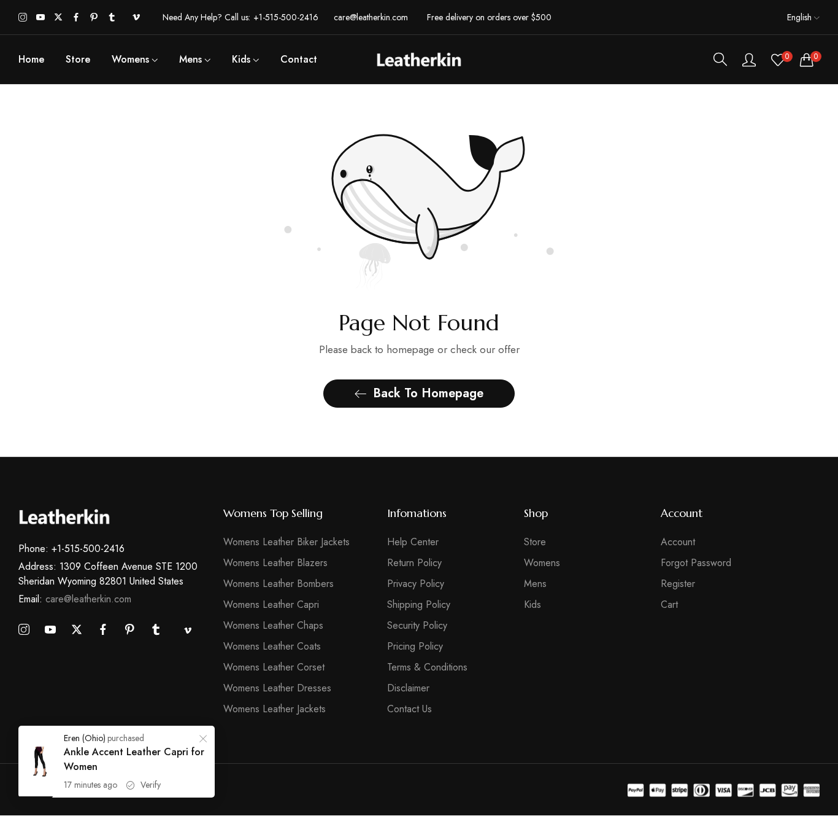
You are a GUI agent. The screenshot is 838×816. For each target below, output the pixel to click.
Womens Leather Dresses (277, 689)
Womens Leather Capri (271, 605)
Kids (532, 605)
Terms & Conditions (427, 668)
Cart (669, 605)
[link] (203, 740)
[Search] (720, 59)
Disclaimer (408, 689)
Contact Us (409, 709)
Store (535, 542)
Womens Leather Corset (274, 668)
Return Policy (414, 563)
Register (678, 584)
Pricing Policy (415, 647)
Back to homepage (428, 393)
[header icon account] (749, 59)
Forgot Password (696, 563)
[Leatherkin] (419, 59)
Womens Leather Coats (272, 647)
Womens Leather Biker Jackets (286, 542)
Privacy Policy (415, 584)
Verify (150, 785)
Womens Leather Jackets (274, 709)
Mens (535, 584)
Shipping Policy (418, 605)
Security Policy (417, 626)
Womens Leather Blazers (275, 563)
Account (678, 542)
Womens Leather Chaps (273, 626)
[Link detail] (22, 17)
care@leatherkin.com (74, 600)
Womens (542, 563)
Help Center (413, 542)
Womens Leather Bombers (278, 584)
